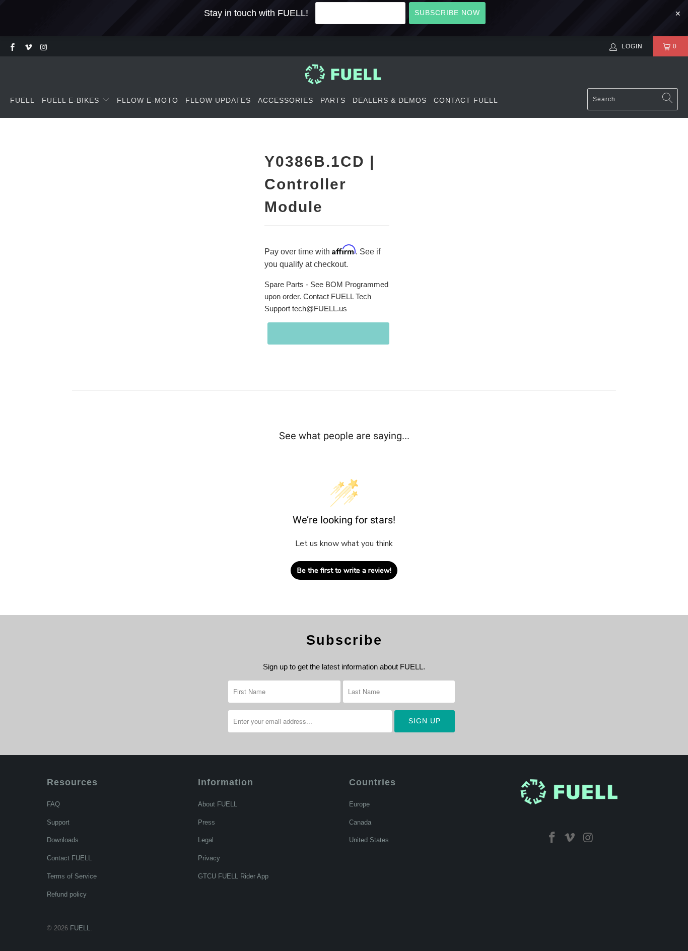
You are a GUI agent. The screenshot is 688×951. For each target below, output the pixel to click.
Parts (333, 100)
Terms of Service (72, 876)
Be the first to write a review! (344, 570)
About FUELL (217, 804)
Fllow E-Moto (147, 100)
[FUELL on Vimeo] (27, 46)
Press (206, 822)
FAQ (53, 804)
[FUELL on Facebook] (12, 46)
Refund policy (67, 894)
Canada (360, 822)
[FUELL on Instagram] (43, 46)
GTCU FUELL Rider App (233, 876)
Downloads (63, 840)
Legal (206, 840)
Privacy (209, 858)
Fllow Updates (218, 100)
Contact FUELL (466, 100)
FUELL (22, 100)
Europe (359, 804)
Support (58, 822)
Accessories (285, 100)
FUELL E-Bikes (72, 100)
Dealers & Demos (390, 100)
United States (369, 840)
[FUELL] (344, 74)
